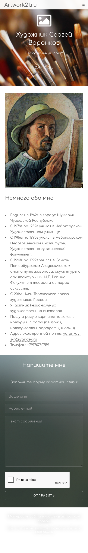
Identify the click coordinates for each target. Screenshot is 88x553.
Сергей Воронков (46, 539)
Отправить (44, 495)
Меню (83, 5)
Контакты (44, 67)
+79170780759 (38, 345)
